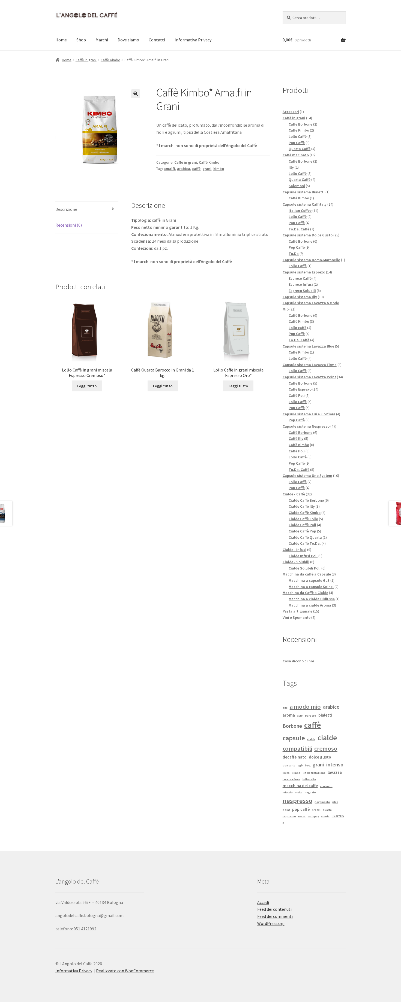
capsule (294, 738)
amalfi (169, 168)
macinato (326, 786)
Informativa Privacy (193, 39)
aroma (289, 715)
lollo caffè (309, 779)
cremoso (325, 748)
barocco (310, 715)
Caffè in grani (86, 59)
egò (300, 765)
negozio (310, 792)
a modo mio (305, 706)
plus (335, 802)
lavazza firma (291, 779)
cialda (311, 739)
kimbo (218, 168)
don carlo (289, 765)
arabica (183, 168)
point (286, 810)
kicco (286, 773)
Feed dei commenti (275, 916)
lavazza (335, 772)
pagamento (322, 802)
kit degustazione (314, 773)
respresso (289, 816)
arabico (331, 706)
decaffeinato (295, 757)
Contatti (157, 39)
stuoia (325, 816)
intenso (334, 764)
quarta (327, 810)
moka (299, 792)
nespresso (297, 800)
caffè (196, 168)
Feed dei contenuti (274, 909)
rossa (302, 816)
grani (206, 168)
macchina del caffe (300, 785)
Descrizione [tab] (66, 209)
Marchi (101, 39)
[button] (135, 93)
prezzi (316, 810)
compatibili (297, 748)
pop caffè (301, 809)
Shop (81, 39)
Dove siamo (128, 39)
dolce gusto (320, 757)
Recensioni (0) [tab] (68, 225)
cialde (327, 737)
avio (300, 715)
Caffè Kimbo (110, 59)
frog (307, 765)
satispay (313, 816)
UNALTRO (338, 816)
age (285, 707)
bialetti (325, 715)
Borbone (292, 726)
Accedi (263, 902)
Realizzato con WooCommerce (125, 970)
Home (61, 39)
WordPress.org (271, 923)
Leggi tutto (87, 385)
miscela (288, 792)
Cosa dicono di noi (298, 661)
